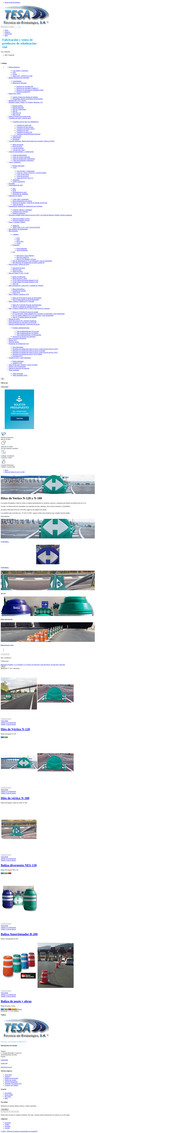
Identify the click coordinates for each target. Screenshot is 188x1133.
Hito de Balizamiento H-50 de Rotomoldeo (26, 299)
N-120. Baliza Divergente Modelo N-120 (25, 280)
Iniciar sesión (9, 1095)
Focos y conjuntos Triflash (17, 222)
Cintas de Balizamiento (20, 155)
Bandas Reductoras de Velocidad (19, 77)
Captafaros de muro (22, 130)
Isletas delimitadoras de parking (22, 201)
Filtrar (3, 666)
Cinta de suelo (17, 136)
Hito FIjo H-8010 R (22, 257)
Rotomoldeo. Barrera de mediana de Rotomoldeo (28, 99)
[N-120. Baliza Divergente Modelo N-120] (48, 538)
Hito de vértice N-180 (15, 798)
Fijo (14, 252)
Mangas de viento (14, 319)
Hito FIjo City (17, 113)
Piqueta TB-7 (13, 340)
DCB (14, 190)
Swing (18, 243)
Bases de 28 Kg (17, 146)
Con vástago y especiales (20, 70)
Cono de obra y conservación (25, 171)
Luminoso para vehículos (20, 211)
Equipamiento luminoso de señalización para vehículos (25, 206)
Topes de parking (18, 204)
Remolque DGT (18, 356)
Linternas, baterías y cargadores (22, 210)
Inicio (6, 30)
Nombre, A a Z (13, 664)
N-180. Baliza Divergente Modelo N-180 (25, 282)
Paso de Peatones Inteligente (17, 338)
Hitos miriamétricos (19, 289)
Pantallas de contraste (19, 291)
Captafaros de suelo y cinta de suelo (20, 118)
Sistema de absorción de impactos (19, 368)
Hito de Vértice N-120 (15, 729)
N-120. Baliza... (5, 541)
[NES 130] (48, 589)
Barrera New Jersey (15, 93)
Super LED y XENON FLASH (22, 76)
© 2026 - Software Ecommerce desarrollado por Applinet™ (19, 1131)
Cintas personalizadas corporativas (23, 160)
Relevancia (4, 664)
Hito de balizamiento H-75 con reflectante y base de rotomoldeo (32, 261)
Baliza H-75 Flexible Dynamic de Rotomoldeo (27, 305)
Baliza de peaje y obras (20, 278)
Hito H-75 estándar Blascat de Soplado (25, 317)
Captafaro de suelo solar (23, 125)
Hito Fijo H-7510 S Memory (25, 255)
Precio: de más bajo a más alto (36, 664)
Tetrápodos (16, 180)
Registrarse (16, 2)
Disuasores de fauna (19, 268)
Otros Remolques (18, 347)
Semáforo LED (17, 363)
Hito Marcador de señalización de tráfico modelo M (28, 262)
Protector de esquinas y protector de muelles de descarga (30, 203)
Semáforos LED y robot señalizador (20, 358)
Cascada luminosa (18, 148)
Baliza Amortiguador (19, 277)
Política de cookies (10, 1080)
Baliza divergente (18, 144)
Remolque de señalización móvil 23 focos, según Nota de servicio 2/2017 (35, 352)
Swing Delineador (22, 250)
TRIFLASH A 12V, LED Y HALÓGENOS (26, 227)
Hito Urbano (16, 114)
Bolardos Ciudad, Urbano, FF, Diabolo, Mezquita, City (26, 102)
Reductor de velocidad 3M (24, 86)
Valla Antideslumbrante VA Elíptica (27, 333)
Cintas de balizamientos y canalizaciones (21, 151)
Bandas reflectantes (18, 166)
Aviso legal (8, 1075)
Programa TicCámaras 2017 (13, 1083)
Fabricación (8, 34)
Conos (15, 167)
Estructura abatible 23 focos (21, 220)
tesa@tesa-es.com (6, 1067)
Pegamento (16, 139)
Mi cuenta (8, 1096)
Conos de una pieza (22, 176)
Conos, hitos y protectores (21, 199)
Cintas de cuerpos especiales (21, 157)
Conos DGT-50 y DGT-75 (24, 178)
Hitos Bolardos (13, 231)
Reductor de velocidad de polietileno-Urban (29, 90)
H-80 (18, 240)
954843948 (4, 1060)
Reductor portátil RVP (23, 92)
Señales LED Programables (17, 366)
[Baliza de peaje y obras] (48, 641)
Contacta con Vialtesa (11, 1085)
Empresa (7, 32)
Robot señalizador (18, 361)
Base (14, 188)
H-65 (18, 238)
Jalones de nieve (18, 271)
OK (2, 379)
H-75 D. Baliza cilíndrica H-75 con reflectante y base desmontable (33, 315)
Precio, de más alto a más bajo (55, 664)
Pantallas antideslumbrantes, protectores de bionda (24, 324)
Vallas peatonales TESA (20, 375)
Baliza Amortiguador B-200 (19, 934)
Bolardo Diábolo (18, 106)
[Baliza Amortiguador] (48, 615)
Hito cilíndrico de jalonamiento (18, 229)
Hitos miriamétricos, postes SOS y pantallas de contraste (26, 285)
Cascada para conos (19, 150)
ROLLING (20, 241)
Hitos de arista (17, 269)
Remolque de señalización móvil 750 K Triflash (27, 354)
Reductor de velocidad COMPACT (27, 88)
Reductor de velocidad (19, 83)
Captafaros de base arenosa (24, 127)
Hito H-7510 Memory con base (26, 259)
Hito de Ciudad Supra (19, 109)
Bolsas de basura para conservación (20, 116)
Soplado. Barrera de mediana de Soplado (25, 97)
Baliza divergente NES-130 (19, 865)
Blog (6, 35)
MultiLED (16, 225)
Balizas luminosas (14, 67)
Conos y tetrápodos (15, 162)
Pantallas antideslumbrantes (21, 328)
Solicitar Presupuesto (11, 1082)
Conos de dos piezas (22, 174)
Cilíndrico (16, 234)
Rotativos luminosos (19, 213)
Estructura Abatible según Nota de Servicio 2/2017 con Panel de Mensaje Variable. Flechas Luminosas (40, 215)
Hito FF (15, 111)
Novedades (8, 1093)
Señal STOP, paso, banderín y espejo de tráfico (23, 365)
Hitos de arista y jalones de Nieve (19, 264)
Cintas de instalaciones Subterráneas (24, 159)
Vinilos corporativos (19, 181)
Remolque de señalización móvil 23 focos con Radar (29, 351)
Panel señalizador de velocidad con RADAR (22, 322)
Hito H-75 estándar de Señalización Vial (25, 306)
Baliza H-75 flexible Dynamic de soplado (25, 312)
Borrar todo (5, 387)
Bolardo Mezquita (18, 107)
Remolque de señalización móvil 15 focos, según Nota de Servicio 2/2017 (35, 349)
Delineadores (17, 137)
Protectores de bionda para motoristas (24, 336)
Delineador (16, 245)
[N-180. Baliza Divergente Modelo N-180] (48, 564)
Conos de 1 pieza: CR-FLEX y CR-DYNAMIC (31, 173)
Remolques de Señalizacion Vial (19, 343)
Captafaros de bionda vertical (25, 129)
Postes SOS (16, 292)
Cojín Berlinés (17, 81)
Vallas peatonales (14, 370)
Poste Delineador (21, 248)
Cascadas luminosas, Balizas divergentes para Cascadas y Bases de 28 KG (32, 141)
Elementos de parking (15, 195)
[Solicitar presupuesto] (19, 428)
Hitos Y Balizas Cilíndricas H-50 (19, 294)
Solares (15, 74)
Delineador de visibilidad (20, 194)
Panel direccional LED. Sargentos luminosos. (23, 321)
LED (14, 72)
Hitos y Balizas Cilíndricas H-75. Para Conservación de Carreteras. (29, 308)
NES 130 (15, 284)
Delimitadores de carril (16, 185)
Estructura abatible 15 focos (21, 218)
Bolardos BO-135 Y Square (17, 100)
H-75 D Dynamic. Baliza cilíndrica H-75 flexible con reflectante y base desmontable (39, 314)
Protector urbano (14, 342)
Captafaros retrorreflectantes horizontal (28, 134)
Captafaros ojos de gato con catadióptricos (26, 122)
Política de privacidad (11, 1078)
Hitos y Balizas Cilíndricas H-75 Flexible (21, 301)
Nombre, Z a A (22, 664)
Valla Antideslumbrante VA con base (27, 331)
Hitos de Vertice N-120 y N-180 (18, 273)
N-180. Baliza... (5, 567)
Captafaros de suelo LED (24, 132)
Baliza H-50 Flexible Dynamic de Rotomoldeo (27, 298)
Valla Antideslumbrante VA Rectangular (28, 335)
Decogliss (12, 183)
